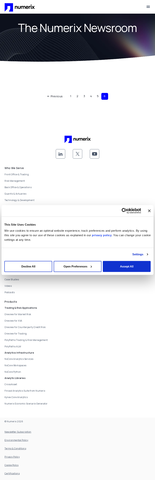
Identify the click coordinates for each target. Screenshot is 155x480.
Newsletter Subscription (18, 431)
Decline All (28, 266)
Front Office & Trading (17, 174)
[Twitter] (77, 154)
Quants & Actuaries (15, 193)
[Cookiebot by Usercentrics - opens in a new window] (124, 211)
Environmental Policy (16, 440)
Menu (148, 7)
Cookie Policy (12, 465)
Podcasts (10, 292)
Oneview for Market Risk (18, 314)
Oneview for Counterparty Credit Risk (25, 327)
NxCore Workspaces (15, 365)
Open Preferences (75, 266)
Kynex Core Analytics (16, 397)
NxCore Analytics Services (19, 359)
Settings (137, 254)
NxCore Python (13, 371)
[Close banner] (149, 211)
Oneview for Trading (16, 333)
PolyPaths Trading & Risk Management (26, 340)
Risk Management (15, 180)
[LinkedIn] (60, 154)
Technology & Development (19, 200)
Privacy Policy (12, 456)
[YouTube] (94, 154)
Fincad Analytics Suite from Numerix (25, 390)
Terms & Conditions (15, 448)
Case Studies (12, 279)
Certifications (12, 473)
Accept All (126, 266)
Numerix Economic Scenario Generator (26, 403)
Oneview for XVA (13, 320)
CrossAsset (11, 384)
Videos (8, 286)
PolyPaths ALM (13, 346)
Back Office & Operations (18, 187)
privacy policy (102, 235)
